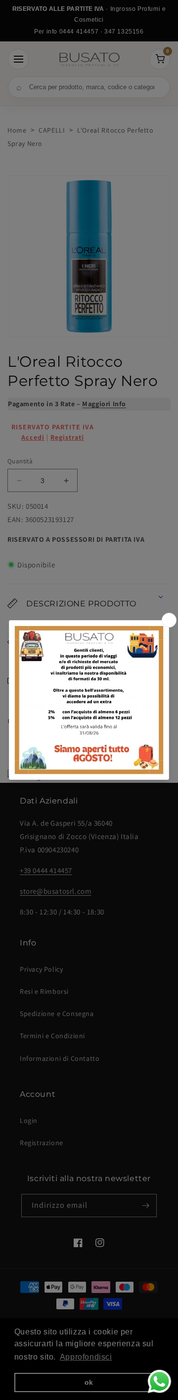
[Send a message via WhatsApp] (159, 1381)
